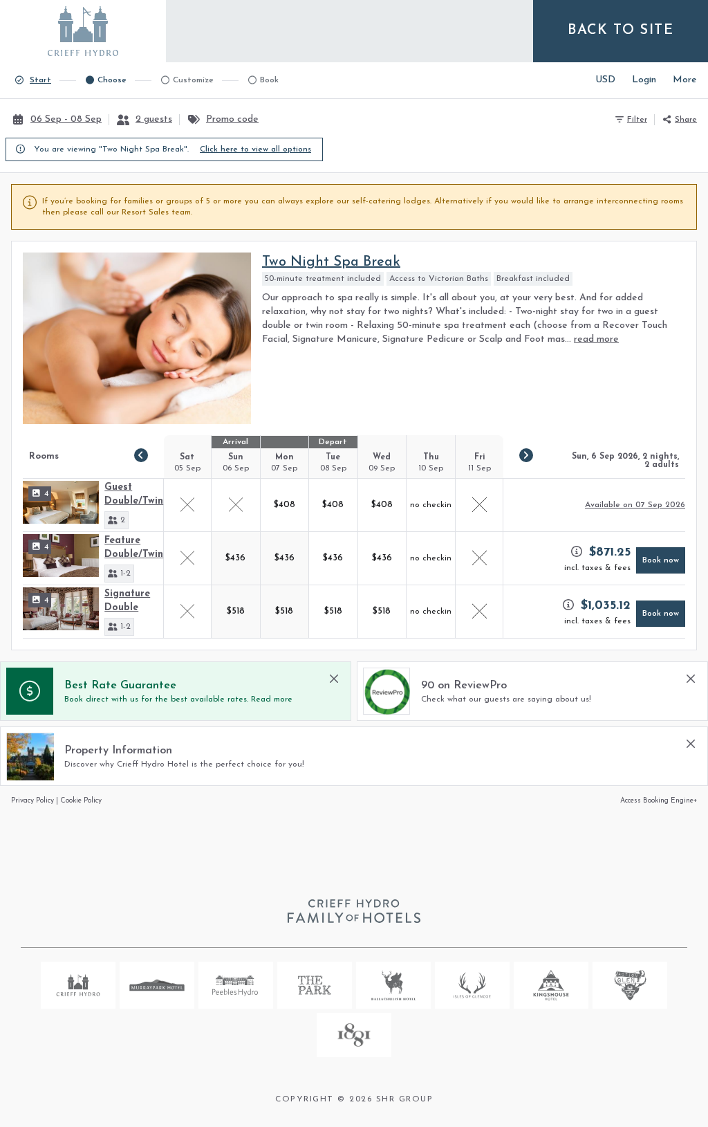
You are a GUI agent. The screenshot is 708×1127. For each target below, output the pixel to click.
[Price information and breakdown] (577, 551)
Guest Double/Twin (133, 494)
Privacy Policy (32, 801)
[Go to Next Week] (526, 455)
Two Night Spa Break (331, 262)
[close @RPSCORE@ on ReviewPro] (690, 678)
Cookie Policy (81, 801)
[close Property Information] (690, 743)
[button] (116, 520)
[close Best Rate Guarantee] (334, 678)
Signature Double (127, 601)
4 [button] (46, 494)
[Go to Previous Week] (141, 455)
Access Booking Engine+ (658, 801)
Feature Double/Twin (133, 547)
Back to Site (620, 30)
